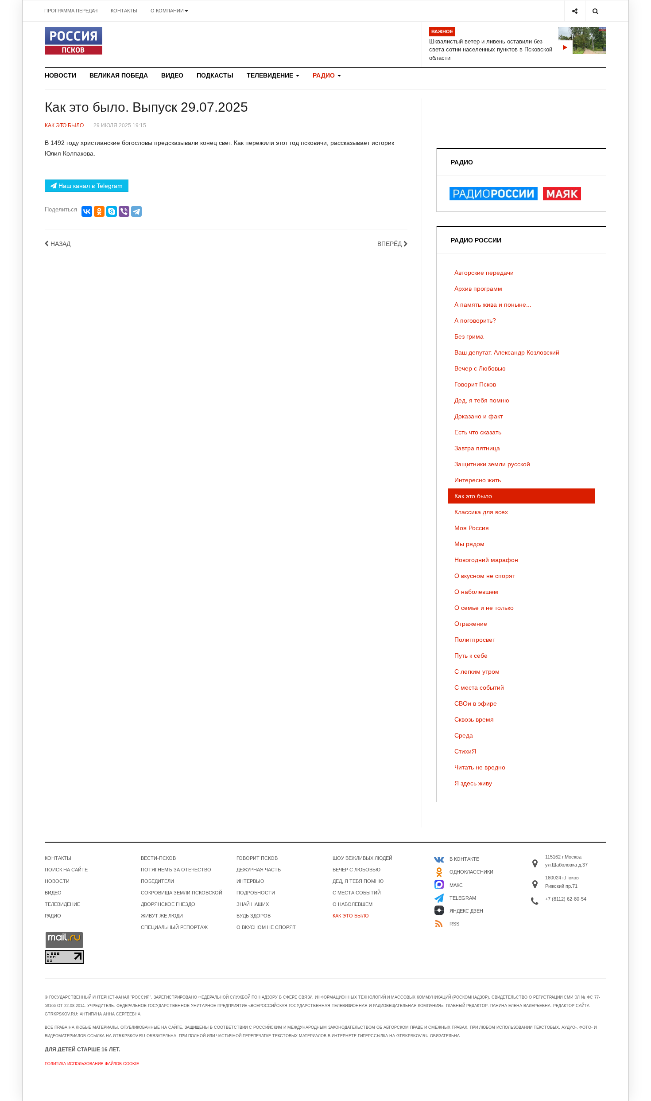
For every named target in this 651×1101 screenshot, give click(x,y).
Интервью (250, 881)
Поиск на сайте (66, 869)
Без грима (469, 336)
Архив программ (478, 288)
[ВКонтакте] (86, 211)
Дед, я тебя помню (481, 400)
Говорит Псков (475, 384)
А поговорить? (475, 320)
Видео (172, 75)
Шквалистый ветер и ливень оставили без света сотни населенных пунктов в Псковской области (490, 49)
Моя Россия (471, 527)
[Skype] (111, 211)
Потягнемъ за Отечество (176, 869)
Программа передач (70, 10)
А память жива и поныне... (492, 304)
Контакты (124, 10)
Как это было (473, 496)
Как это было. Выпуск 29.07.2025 (146, 107)
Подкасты (215, 75)
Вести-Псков (158, 858)
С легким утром (477, 671)
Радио (325, 75)
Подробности (255, 892)
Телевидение (271, 75)
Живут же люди (162, 915)
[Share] (574, 10)
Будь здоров (253, 915)
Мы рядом (469, 543)
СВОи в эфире (475, 703)
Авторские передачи (484, 272)
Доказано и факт (478, 416)
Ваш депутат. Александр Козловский (506, 352)
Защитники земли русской (492, 464)
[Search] (595, 10)
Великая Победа (118, 75)
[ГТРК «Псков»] (73, 41)
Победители (157, 881)
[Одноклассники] (99, 211)
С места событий (479, 687)
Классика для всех (481, 511)
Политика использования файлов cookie (92, 1064)
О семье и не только (484, 607)
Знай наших (252, 904)
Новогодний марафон (486, 559)
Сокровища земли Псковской (181, 892)
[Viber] (124, 211)
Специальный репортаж (174, 927)
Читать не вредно (479, 767)
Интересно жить (477, 480)
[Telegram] (136, 211)
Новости (60, 75)
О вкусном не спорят (484, 575)
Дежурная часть (258, 869)
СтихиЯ (465, 751)
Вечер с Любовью (480, 368)
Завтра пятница (477, 448)
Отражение (470, 623)
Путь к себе (471, 655)
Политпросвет (474, 639)
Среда (463, 735)
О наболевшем (476, 591)
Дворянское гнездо (168, 904)
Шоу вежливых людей (362, 858)
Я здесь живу (473, 783)
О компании (167, 10)
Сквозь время (474, 719)
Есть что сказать (477, 432)
